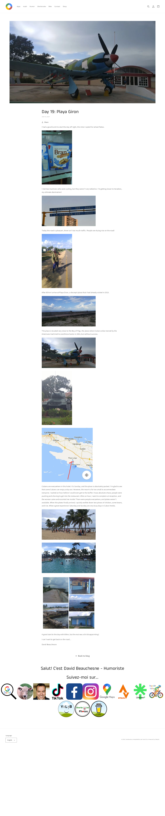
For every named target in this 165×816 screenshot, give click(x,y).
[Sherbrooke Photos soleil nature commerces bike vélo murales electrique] (82, 716)
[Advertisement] (67, 782)
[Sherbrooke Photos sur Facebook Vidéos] (41, 699)
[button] (148, 6)
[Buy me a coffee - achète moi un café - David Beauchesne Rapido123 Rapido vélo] (99, 716)
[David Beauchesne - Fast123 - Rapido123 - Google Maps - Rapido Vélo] (107, 699)
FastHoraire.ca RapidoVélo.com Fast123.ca (137, 739)
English (9, 740)
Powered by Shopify (154, 739)
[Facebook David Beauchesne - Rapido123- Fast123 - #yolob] (74, 699)
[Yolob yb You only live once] (66, 716)
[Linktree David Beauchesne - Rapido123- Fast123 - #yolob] (140, 699)
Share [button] (46, 122)
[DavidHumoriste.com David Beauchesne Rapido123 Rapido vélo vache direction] (25, 699)
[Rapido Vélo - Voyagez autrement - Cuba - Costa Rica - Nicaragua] (156, 699)
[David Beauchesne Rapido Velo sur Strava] (123, 699)
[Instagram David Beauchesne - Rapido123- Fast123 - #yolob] (90, 699)
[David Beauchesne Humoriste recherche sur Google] (9, 699)
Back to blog (84, 656)
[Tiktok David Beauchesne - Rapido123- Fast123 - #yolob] (58, 699)
